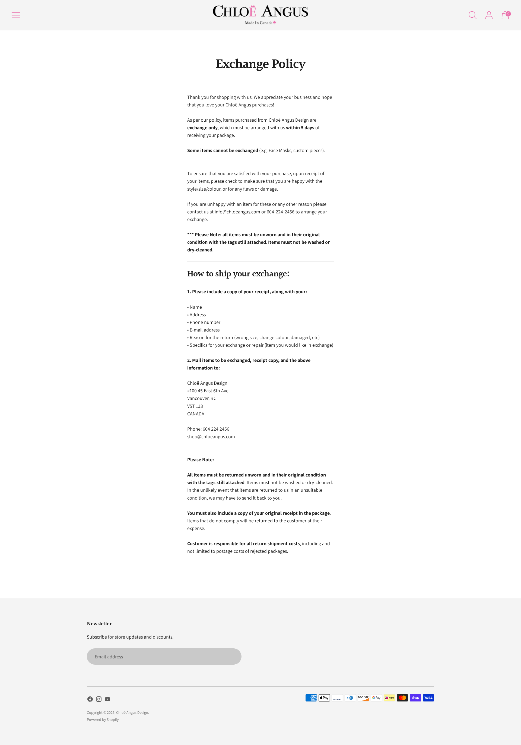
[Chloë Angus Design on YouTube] (107, 700)
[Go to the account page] (489, 15)
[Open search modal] (472, 15)
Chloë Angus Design (132, 712)
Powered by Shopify (103, 719)
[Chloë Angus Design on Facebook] (90, 700)
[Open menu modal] (15, 15)
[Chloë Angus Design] (260, 15)
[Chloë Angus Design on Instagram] (99, 700)
